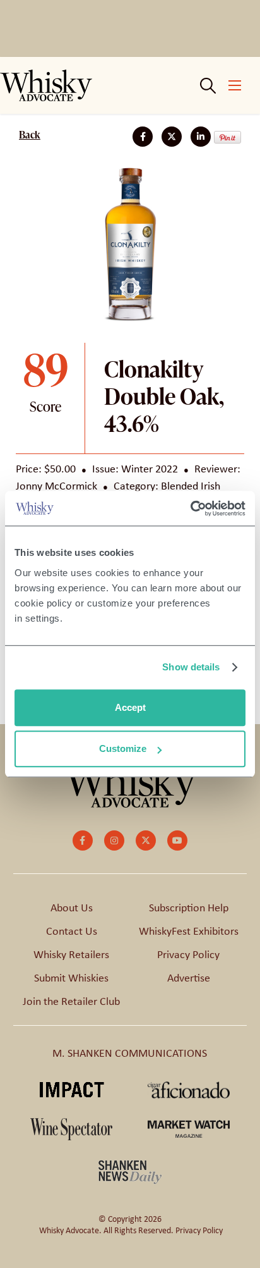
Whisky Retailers (71, 954)
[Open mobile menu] (234, 85)
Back (29, 135)
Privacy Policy (188, 954)
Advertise (188, 977)
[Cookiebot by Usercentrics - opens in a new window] (190, 508)
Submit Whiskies (71, 977)
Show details (191, 667)
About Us (71, 907)
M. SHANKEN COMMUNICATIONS (129, 1053)
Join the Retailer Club (71, 1001)
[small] (83, 840)
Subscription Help (188, 907)
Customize (122, 748)
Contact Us (71, 931)
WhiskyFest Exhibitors (189, 931)
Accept (130, 707)
